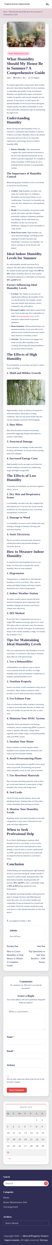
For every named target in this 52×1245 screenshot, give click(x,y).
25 (14, 1146)
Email (11, 1051)
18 (14, 1139)
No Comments (35, 77)
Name (11, 1037)
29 (37, 1146)
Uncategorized (10, 1207)
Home (5, 12)
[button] (15, 936)
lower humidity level (26, 316)
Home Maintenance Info (18, 54)
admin (13, 930)
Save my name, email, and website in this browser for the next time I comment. (25, 1080)
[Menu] (47, 4)
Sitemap (44, 1240)
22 (37, 1139)
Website (11, 1065)
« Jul (9, 1158)
